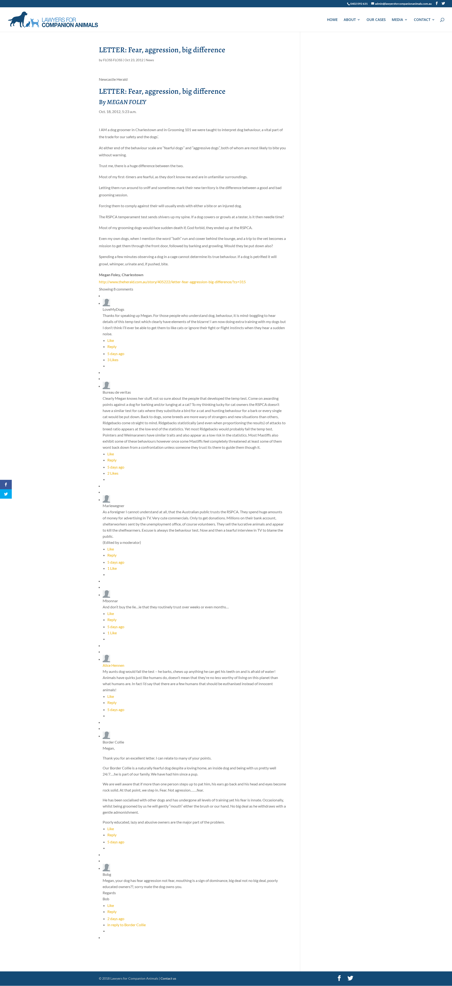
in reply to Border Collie (126, 924)
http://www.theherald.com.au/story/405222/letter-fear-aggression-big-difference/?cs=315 (172, 281)
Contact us (168, 978)
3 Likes (112, 359)
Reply (112, 346)
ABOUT (350, 20)
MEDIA (397, 20)
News (150, 60)
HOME (332, 20)
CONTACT (422, 20)
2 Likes (112, 473)
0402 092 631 (359, 3)
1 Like (112, 568)
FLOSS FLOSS (112, 60)
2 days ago (115, 918)
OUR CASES (376, 20)
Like (110, 340)
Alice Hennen (113, 665)
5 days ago (115, 353)
